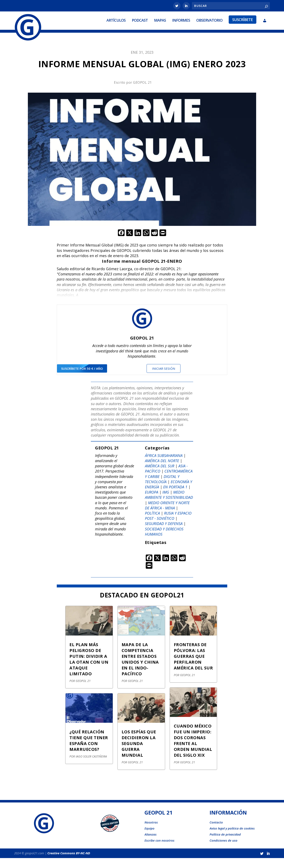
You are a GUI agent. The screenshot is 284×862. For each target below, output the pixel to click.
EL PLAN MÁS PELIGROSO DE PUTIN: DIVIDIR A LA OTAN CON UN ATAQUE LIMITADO (88, 659)
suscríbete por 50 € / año (82, 368)
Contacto (216, 822)
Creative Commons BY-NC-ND (68, 853)
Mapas (160, 20)
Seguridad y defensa (164, 523)
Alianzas (150, 834)
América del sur (159, 465)
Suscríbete (242, 19)
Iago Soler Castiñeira (91, 756)
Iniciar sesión (163, 368)
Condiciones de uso (223, 840)
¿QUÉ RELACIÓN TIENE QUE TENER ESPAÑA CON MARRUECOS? (88, 740)
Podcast (140, 20)
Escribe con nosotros (159, 840)
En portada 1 (175, 486)
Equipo (149, 828)
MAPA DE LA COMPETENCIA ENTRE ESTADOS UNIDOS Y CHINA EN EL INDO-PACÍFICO (140, 659)
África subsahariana (164, 455)
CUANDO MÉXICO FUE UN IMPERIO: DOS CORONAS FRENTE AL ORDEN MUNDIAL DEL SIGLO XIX (193, 740)
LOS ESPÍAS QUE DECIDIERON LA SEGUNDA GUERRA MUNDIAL (139, 743)
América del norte (162, 460)
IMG (165, 492)
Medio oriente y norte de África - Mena (167, 505)
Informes (181, 20)
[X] (129, 233)
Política (152, 513)
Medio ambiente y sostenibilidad (169, 495)
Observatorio (209, 20)
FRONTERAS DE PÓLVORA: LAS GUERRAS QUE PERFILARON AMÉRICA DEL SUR (193, 656)
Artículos (116, 20)
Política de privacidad (225, 834)
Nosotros (151, 822)
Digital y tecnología (162, 479)
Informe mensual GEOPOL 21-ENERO (142, 261)
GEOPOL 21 (142, 82)
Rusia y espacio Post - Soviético (168, 516)
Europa (151, 492)
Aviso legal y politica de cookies (232, 828)
